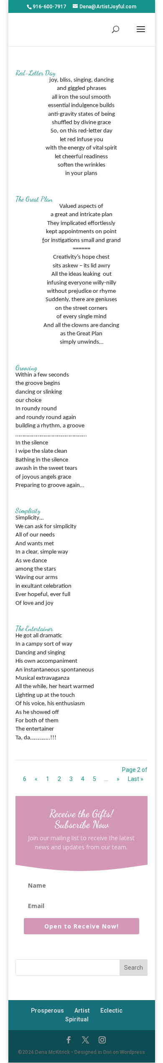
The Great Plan (34, 199)
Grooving (26, 368)
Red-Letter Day (35, 73)
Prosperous (47, 1010)
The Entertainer (34, 628)
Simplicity (28, 510)
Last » (135, 779)
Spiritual (77, 1019)
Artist (82, 1010)
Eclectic (111, 1010)
